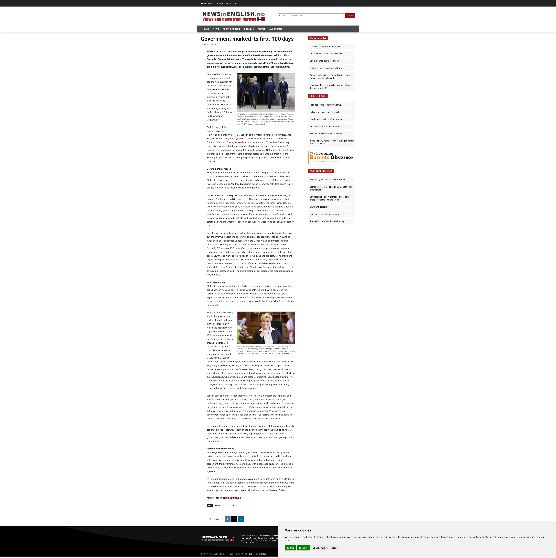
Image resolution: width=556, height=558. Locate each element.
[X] (234, 519)
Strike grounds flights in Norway (324, 61)
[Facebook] (352, 3)
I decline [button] (303, 548)
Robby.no (236, 554)
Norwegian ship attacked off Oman (326, 134)
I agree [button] (290, 548)
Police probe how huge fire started (325, 112)
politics (231, 505)
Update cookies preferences (254, 554)
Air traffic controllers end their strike (326, 53)
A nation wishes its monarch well (325, 46)
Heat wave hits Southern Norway (325, 126)
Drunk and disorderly (319, 207)
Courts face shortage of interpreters (326, 119)
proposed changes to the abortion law (239, 233)
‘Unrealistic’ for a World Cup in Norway (327, 221)
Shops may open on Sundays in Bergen (327, 179)
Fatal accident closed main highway (326, 68)
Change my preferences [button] (324, 548)
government (220, 505)
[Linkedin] (241, 519)
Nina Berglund (233, 497)
